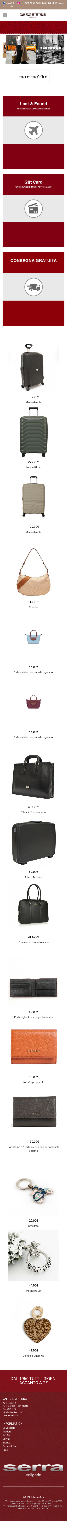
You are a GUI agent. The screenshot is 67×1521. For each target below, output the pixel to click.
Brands (6, 1442)
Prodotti (7, 1431)
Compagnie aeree (32, 3)
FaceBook (10, 3)
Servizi (6, 1438)
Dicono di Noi (9, 1446)
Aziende (47, 3)
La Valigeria (9, 1427)
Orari (5, 1450)
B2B (55, 3)
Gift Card (7, 1435)
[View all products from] (33, 76)
